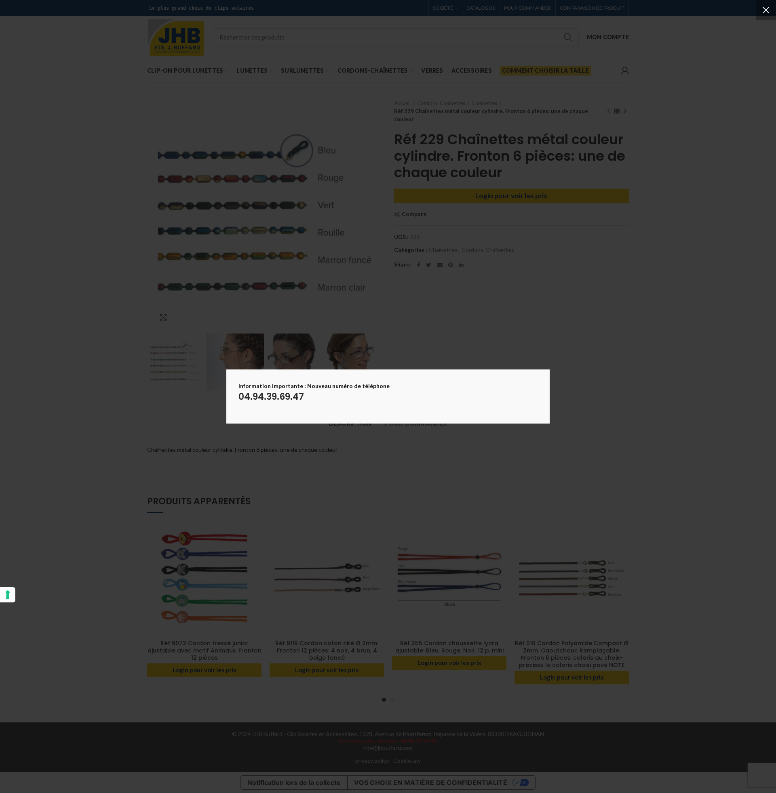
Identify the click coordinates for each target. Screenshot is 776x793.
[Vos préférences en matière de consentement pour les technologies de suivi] (7, 594)
